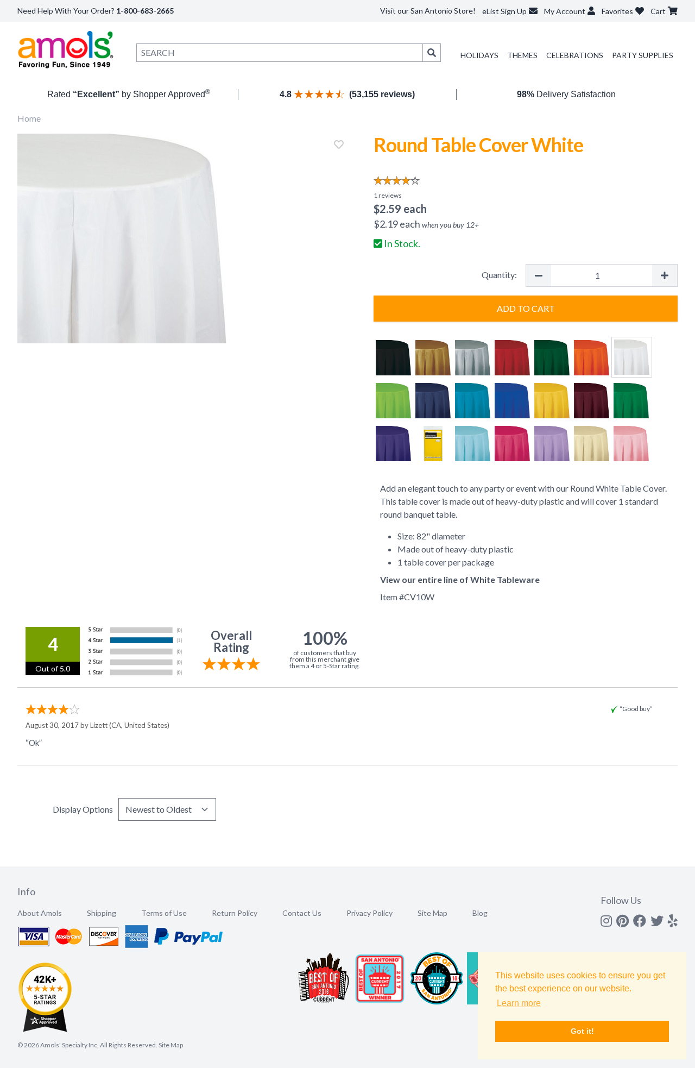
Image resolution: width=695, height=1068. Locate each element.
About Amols (39, 913)
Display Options (83, 809)
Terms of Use (164, 913)
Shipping (101, 913)
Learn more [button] (519, 1003)
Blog (480, 913)
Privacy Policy (369, 913)
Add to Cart (526, 308)
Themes (522, 55)
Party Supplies (642, 55)
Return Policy (234, 913)
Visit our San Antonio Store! (428, 10)
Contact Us (301, 913)
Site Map (432, 913)
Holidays (479, 55)
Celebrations (574, 55)
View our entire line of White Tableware (460, 579)
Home (29, 118)
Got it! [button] (582, 1031)
